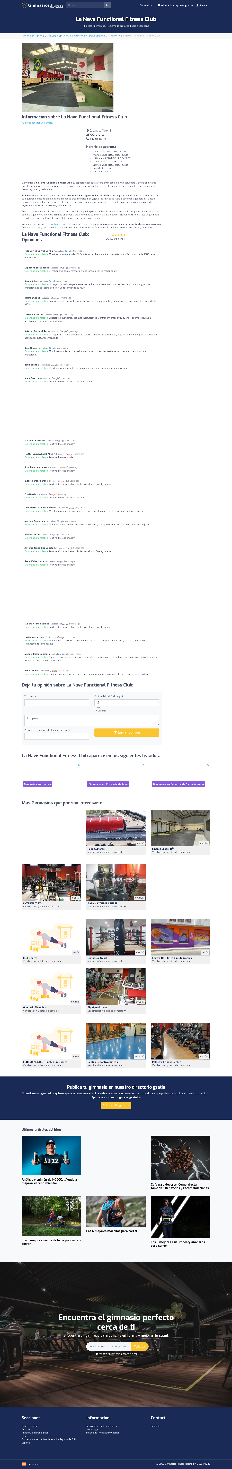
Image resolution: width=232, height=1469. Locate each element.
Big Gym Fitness (97, 1007)
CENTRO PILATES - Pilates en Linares (45, 1062)
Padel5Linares (96, 849)
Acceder (204, 5)
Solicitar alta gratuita (116, 1105)
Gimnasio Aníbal (97, 958)
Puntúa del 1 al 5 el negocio (109, 696)
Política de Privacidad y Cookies (102, 1432)
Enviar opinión (128, 732)
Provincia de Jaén (58, 36)
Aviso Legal (92, 1429)
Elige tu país (33, 1464)
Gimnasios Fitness (33, 36)
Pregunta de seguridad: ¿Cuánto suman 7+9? (48, 730)
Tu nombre (30, 696)
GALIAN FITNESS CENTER (103, 903)
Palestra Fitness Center (166, 1062)
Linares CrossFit (163, 849)
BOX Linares (30, 958)
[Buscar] (107, 5)
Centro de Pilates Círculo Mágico (172, 958)
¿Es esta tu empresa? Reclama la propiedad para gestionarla (116, 25)
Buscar (141, 1346)
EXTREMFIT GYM (32, 903)
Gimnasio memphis (34, 1007)
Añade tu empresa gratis (176, 5)
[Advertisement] (164, 66)
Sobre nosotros (30, 1426)
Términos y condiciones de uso (102, 1426)
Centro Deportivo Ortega (103, 1062)
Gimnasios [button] (146, 5)
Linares (113, 36)
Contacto (155, 1426)
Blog (24, 1436)
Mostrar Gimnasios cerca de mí (117, 1354)
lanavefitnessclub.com (59, 224)
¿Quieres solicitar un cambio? (37, 122)
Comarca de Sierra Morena (88, 36)
